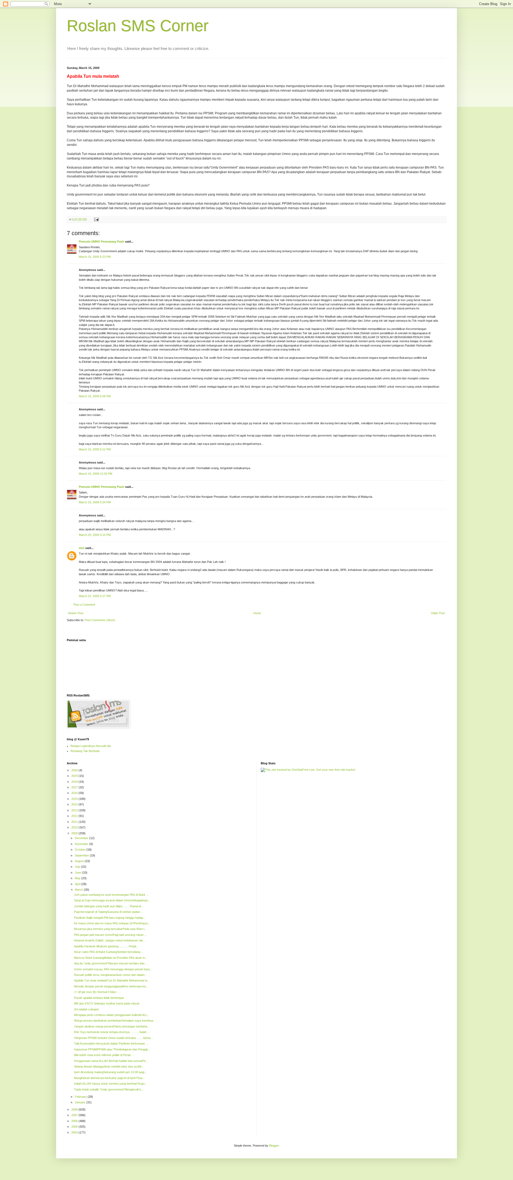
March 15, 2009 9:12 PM (95, 449)
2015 (75, 798)
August (80, 861)
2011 (75, 821)
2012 (75, 815)
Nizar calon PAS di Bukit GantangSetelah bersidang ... (108, 951)
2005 (75, 1126)
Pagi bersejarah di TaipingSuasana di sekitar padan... (108, 911)
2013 (75, 810)
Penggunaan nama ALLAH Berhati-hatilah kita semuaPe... (111, 1060)
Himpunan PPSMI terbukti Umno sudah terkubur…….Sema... (113, 1037)
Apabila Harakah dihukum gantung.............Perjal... (106, 946)
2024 (75, 775)
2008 (75, 1109)
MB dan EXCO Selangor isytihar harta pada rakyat (106, 1003)
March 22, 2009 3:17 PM (95, 596)
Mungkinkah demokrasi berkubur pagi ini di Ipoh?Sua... (109, 1078)
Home (257, 613)
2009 (75, 833)
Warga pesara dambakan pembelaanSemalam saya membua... (115, 1020)
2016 (75, 793)
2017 (75, 787)
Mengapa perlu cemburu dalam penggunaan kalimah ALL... (112, 1015)
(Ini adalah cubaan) (86, 1009)
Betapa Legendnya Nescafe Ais (91, 745)
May (78, 878)
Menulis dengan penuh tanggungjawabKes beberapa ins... (111, 986)
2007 (75, 1115)
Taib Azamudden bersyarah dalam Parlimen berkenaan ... (111, 1043)
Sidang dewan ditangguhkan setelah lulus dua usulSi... (109, 1066)
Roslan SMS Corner (138, 26)
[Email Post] (96, 219)
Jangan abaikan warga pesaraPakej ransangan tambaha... (112, 1026)
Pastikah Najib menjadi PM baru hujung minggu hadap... (110, 917)
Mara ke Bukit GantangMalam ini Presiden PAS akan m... (110, 957)
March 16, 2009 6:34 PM (95, 502)
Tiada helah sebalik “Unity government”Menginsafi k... (108, 1089)
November (82, 844)
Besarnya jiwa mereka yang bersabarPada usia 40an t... (110, 928)
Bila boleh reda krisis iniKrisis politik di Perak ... (104, 1055)
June (78, 872)
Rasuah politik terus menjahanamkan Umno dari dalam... (110, 974)
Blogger (274, 1145)
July (78, 866)
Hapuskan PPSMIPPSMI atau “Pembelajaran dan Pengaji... (112, 1049)
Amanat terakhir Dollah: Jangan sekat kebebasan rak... (109, 940)
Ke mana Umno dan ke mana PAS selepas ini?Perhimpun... (112, 923)
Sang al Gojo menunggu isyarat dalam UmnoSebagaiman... (112, 900)
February (81, 1096)
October (80, 849)
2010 (75, 827)
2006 (75, 1121)
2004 (75, 1132)
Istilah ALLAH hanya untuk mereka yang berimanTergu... (110, 1083)
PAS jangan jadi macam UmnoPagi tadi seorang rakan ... (110, 934)
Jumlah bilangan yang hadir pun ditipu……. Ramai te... (109, 906)
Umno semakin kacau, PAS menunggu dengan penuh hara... (113, 969)
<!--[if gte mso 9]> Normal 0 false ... (96, 992)
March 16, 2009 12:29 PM (95, 473)
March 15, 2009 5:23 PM (95, 256)
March (79, 889)
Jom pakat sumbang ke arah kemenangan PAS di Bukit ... (111, 894)
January (80, 1102)
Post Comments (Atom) (100, 620)
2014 (75, 804)
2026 (75, 770)
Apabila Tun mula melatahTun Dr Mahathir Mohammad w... (111, 980)
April (78, 884)
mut (81, 548)
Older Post (438, 613)
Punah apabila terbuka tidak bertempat (99, 997)
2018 (75, 781)
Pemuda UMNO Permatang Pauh (101, 241)
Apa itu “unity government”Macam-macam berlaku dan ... (111, 963)
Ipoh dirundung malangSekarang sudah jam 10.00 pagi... (110, 1072)
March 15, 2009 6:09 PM (95, 396)
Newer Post (75, 613)
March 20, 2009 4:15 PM (95, 534)
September (82, 855)
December (82, 838)
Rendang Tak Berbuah (85, 751)
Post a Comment (84, 604)
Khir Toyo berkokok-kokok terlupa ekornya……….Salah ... (112, 1032)
